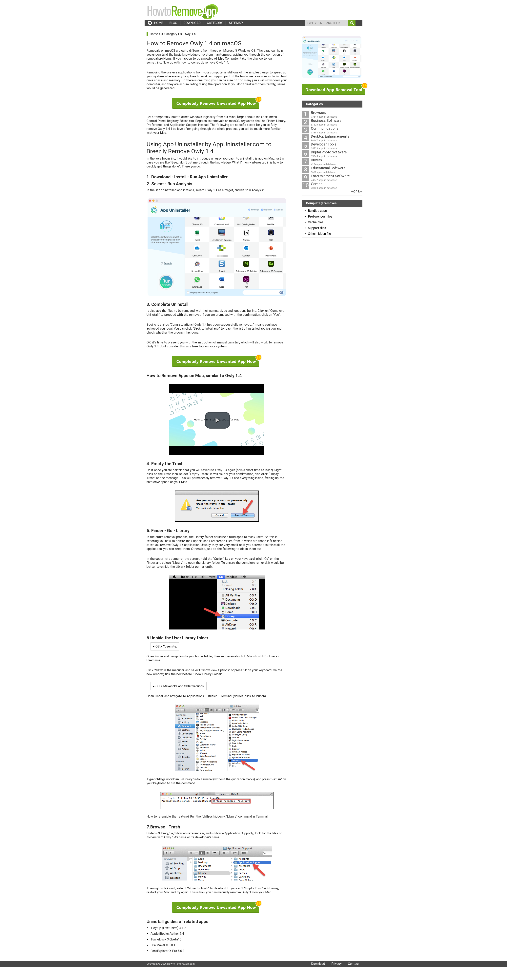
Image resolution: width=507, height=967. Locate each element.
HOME (158, 23)
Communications (324, 128)
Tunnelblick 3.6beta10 (166, 939)
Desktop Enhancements (330, 136)
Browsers (318, 112)
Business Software (326, 120)
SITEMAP (236, 23)
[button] (217, 420)
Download (318, 964)
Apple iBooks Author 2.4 (167, 934)
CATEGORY (215, 23)
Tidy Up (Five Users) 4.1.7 (168, 928)
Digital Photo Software (329, 152)
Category (170, 34)
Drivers (316, 160)
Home (154, 34)
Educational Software (328, 168)
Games (316, 184)
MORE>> (356, 192)
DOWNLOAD (192, 23)
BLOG (173, 23)
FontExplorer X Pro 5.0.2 (167, 951)
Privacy (336, 964)
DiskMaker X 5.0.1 (163, 945)
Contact (353, 964)
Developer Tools (323, 144)
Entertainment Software (330, 176)
